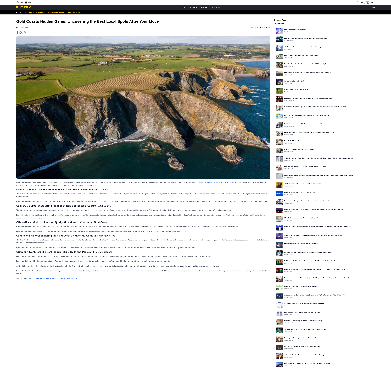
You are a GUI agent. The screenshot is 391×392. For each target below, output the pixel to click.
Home (18, 12)
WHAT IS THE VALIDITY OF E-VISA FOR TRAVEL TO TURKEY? (53, 279)
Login (373, 7)
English (361, 2)
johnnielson (23, 27)
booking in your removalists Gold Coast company (216, 182)
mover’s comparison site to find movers (132, 271)
